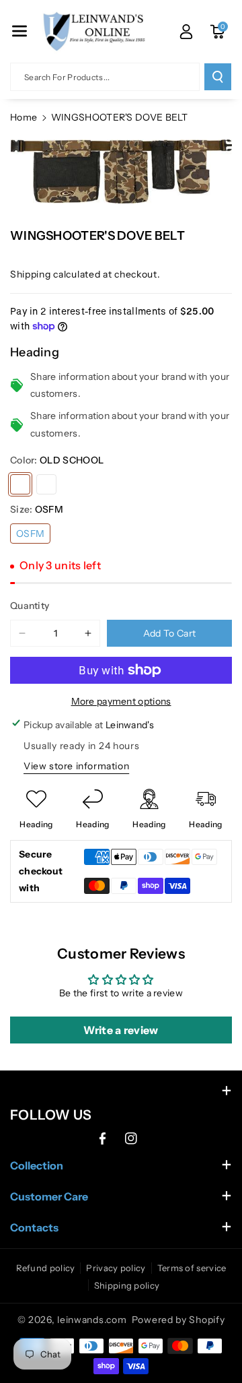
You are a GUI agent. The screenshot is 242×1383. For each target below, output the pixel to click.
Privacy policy (115, 1267)
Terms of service (192, 1267)
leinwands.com (91, 1320)
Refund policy (45, 1267)
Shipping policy (127, 1285)
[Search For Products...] (217, 76)
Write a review (120, 1030)
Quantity (29, 606)
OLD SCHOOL (20, 484)
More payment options (121, 701)
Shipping (30, 274)
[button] (19, 31)
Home (23, 117)
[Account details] (186, 31)
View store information (76, 766)
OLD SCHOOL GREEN (46, 484)
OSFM (30, 533)
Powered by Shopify (178, 1320)
